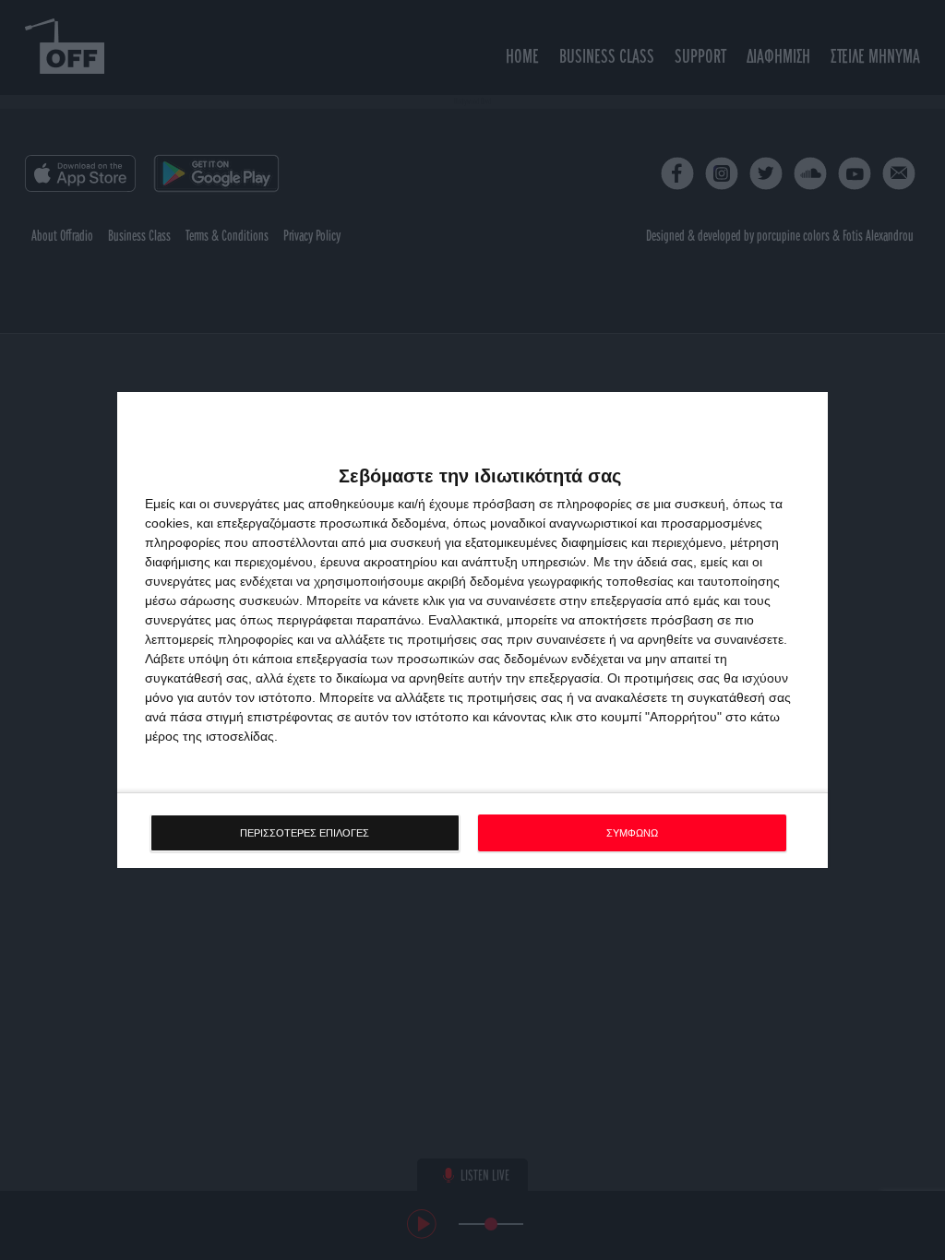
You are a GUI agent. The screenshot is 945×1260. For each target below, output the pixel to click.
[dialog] (472, 630)
